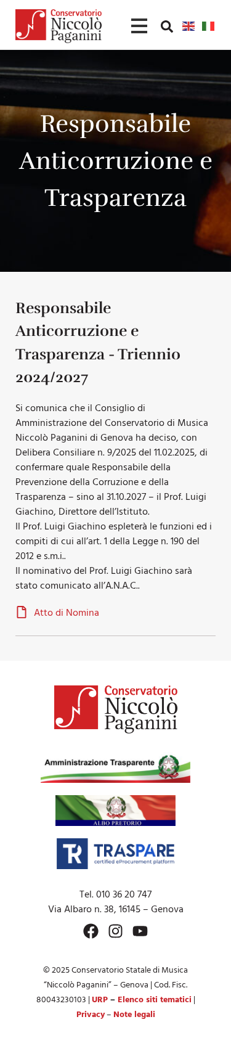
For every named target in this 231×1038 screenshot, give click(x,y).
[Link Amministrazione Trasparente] (116, 767)
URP (100, 1000)
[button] (167, 25)
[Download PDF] (21, 613)
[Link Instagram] (115, 931)
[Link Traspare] (115, 853)
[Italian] (209, 26)
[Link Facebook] (91, 931)
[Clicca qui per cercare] (167, 26)
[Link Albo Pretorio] (115, 810)
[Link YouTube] (140, 931)
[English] (189, 26)
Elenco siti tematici (155, 1000)
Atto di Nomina (66, 613)
